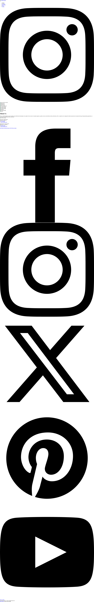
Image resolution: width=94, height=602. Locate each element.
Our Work (1, 128)
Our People (3, 4)
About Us (8, 128)
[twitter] (47, 410)
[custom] (47, 504)
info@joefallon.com (4, 122)
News (3, 5)
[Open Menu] (0, 1)
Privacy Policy (2, 599)
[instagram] (47, 101)
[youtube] (47, 598)
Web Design (2, 601)
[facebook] (47, 222)
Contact (3, 6)
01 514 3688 (3, 121)
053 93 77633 (3, 125)
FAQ (11, 128)
